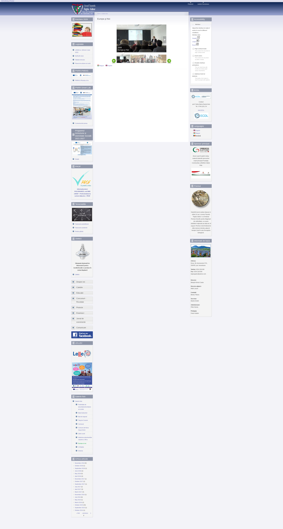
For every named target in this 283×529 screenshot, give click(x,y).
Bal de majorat (82, 416)
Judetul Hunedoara (203, 4)
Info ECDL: (201, 110)
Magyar (101, 65)
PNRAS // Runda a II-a (82, 80)
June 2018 (78, 471)
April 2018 (78, 476)
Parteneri (190, 4)
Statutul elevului (80, 60)
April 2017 (78, 489)
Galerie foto (78, 401)
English (109, 65)
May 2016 (78, 500)
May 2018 (78, 473)
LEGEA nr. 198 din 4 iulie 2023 (82, 51)
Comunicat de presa (81, 123)
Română (198, 136)
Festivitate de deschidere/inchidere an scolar (84, 407)
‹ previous (85, 513)
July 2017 (78, 487)
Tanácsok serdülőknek (82, 224)
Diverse (80, 451)
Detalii (77, 159)
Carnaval (81, 424)
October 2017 (79, 481)
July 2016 (78, 497)
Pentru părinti (79, 231)
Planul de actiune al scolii (83, 63)
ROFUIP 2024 (79, 56)
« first (78, 513)
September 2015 (80, 507)
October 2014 (79, 510)
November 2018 (80, 463)
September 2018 (80, 468)
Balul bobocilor (82, 413)
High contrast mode (201, 49)
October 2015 (79, 505)
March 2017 (78, 492)
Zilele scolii (81, 433)
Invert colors (198, 56)
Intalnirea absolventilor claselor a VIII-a (85, 439)
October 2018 (79, 466)
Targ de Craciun (83, 420)
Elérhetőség (5, 1)
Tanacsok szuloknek (81, 228)
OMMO (77, 274)
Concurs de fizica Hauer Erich (83, 429)
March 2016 (78, 502)
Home (98, 13)
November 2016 (80, 494)
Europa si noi (82, 443)
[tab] (82, 282)
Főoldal (12, 1)
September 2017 (80, 484)
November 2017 (80, 479)
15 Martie (81, 447)
